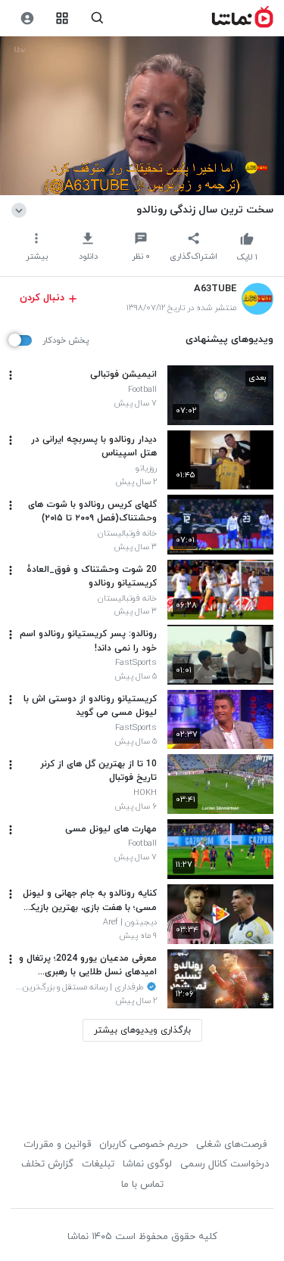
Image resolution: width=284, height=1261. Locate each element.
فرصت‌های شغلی (231, 1144)
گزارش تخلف (47, 1164)
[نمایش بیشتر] (22, 209)
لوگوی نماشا (147, 1164)
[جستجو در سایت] (97, 18)
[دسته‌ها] (62, 18)
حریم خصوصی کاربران (143, 1144)
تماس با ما (142, 1184)
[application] (142, 116)
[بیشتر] (10, 375)
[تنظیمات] (27, 18)
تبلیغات (98, 1164)
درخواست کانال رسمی (224, 1164)
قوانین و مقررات (57, 1144)
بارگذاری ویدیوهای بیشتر (142, 1030)
